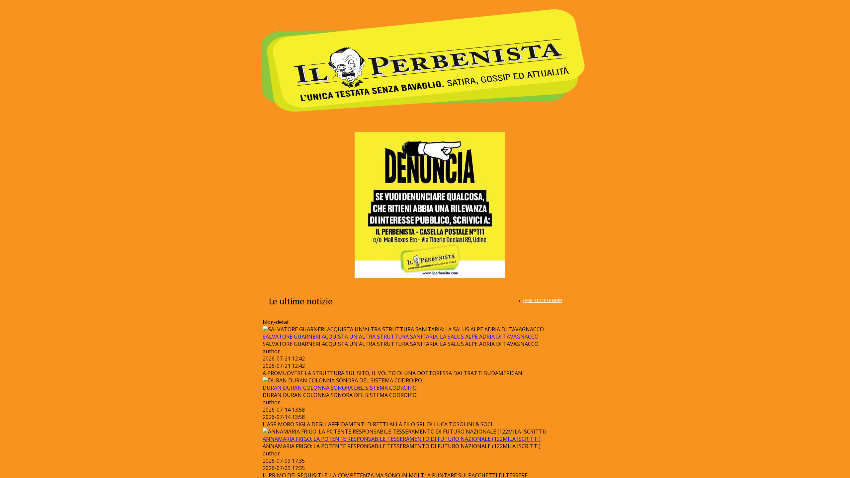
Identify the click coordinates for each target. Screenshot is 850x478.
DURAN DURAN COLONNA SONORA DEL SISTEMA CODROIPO (340, 387)
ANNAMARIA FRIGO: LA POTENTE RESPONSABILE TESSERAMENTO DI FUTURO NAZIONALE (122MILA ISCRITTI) (402, 438)
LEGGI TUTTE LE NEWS (542, 300)
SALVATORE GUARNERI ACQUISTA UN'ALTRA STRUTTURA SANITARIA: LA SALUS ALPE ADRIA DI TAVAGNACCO (401, 336)
